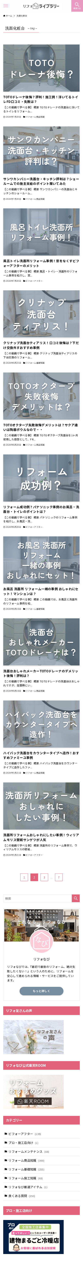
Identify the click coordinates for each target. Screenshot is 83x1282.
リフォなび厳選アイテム (27, 1187)
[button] (77, 6)
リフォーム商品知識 (26, 1160)
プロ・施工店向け (23, 1142)
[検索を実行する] (76, 898)
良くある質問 (21, 1196)
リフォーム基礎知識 (26, 1169)
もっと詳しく (41, 991)
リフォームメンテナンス (28, 1151)
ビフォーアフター (24, 1134)
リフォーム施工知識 (25, 1178)
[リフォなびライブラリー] (41, 6)
